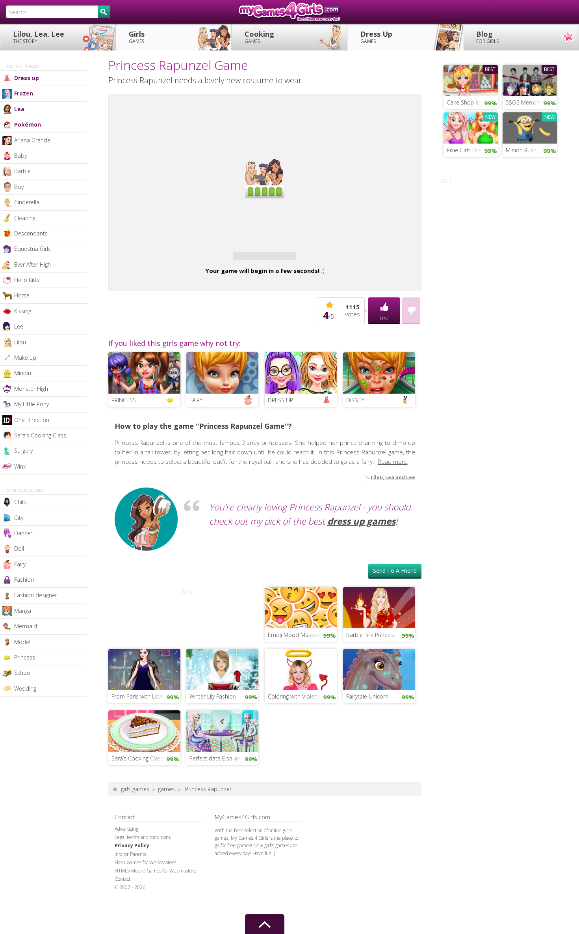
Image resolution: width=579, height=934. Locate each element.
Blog (487, 37)
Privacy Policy (132, 845)
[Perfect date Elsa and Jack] (222, 730)
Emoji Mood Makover (295, 635)
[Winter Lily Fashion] (222, 668)
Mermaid (25, 626)
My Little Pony (31, 404)
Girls (137, 37)
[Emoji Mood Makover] (301, 607)
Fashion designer (35, 595)
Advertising (126, 829)
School (23, 672)
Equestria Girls (32, 248)
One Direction (31, 420)
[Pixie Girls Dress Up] (471, 127)
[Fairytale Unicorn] (379, 668)
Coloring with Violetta (294, 696)
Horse (22, 295)
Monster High (31, 388)
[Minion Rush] (530, 127)
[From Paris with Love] (144, 668)
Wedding (25, 688)
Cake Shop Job (465, 102)
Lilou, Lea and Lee (393, 477)
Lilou (20, 342)
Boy (19, 187)
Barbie (22, 171)
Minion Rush (521, 150)
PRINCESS (123, 400)
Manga (22, 611)
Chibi (20, 502)
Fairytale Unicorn (367, 696)
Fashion (24, 579)
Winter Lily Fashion (212, 696)
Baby (20, 155)
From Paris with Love (137, 696)
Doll (19, 548)
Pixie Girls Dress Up (471, 150)
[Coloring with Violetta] (301, 668)
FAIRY (195, 400)
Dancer (23, 533)
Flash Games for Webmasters (145, 862)
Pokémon (27, 124)
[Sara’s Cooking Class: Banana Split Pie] (144, 730)
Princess (24, 657)
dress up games (361, 521)
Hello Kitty (26, 280)
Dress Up (376, 37)
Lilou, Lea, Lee (38, 37)
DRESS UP (280, 400)
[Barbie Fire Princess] (379, 607)
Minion (22, 373)
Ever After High (32, 264)
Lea (19, 109)
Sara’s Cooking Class (40, 435)
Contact (122, 879)
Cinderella (26, 202)
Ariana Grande (32, 140)
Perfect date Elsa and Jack (222, 758)
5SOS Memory (524, 102)
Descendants (31, 233)
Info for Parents (130, 854)
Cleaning (24, 218)
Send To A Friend (395, 570)
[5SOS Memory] (530, 79)
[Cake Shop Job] (471, 79)
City (18, 517)
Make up (25, 357)
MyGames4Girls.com (289, 12)
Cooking (259, 37)
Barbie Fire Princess (371, 635)
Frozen (23, 93)
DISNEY (355, 400)
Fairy (20, 564)
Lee (18, 326)
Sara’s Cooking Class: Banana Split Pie (145, 758)
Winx (20, 466)
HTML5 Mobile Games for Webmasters (155, 870)
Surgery (23, 450)
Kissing (22, 311)
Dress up (26, 78)
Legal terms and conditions (143, 837)
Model (22, 642)
